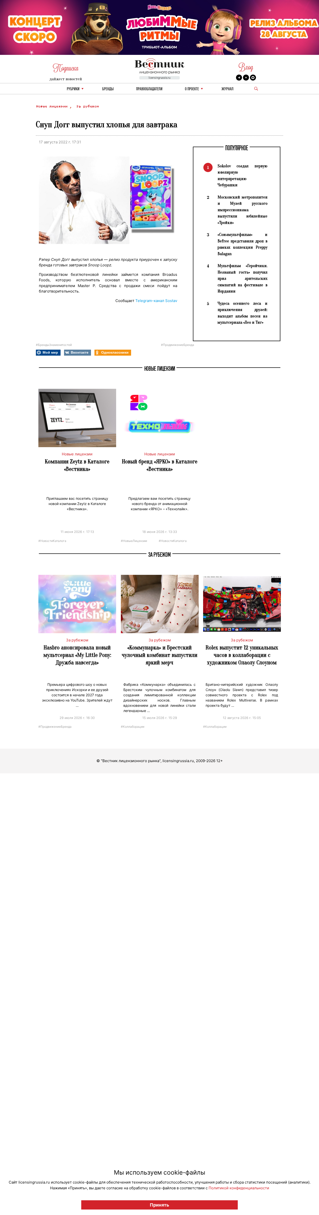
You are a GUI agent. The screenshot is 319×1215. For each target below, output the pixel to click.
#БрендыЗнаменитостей (54, 345)
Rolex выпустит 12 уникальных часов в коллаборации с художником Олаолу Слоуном (242, 655)
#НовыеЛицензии (134, 540)
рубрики (73, 89)
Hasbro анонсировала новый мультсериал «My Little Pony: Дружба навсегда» (77, 655)
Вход (246, 67)
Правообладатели (149, 89)
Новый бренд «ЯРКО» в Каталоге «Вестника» (159, 465)
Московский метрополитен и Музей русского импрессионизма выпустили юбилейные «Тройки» (242, 210)
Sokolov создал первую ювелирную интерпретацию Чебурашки (242, 176)
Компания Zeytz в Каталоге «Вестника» (77, 465)
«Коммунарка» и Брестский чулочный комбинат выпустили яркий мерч (159, 655)
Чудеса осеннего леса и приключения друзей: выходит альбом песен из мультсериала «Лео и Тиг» (242, 313)
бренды (108, 89)
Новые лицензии (53, 106)
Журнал (228, 89)
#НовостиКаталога (52, 540)
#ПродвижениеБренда (177, 345)
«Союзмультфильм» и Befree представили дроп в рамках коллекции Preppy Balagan (242, 244)
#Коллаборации (132, 726)
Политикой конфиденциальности (239, 1188)
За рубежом (87, 106)
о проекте (192, 89)
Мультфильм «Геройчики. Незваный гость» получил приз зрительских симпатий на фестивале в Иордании (242, 278)
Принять (159, 1205)
